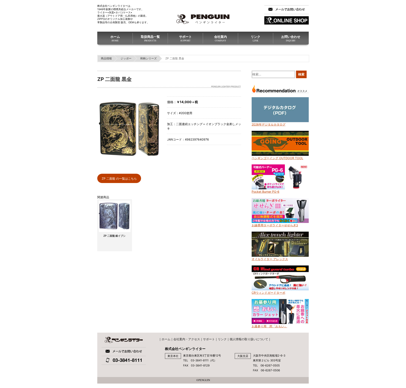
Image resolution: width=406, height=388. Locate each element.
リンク (255, 38)
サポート (185, 38)
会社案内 (220, 38)
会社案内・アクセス (186, 339)
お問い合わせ (290, 38)
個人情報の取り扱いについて (249, 339)
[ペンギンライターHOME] (202, 19)
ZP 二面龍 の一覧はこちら (119, 178)
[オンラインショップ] (286, 20)
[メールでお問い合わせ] (286, 9)
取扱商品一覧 (150, 38)
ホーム (115, 38)
